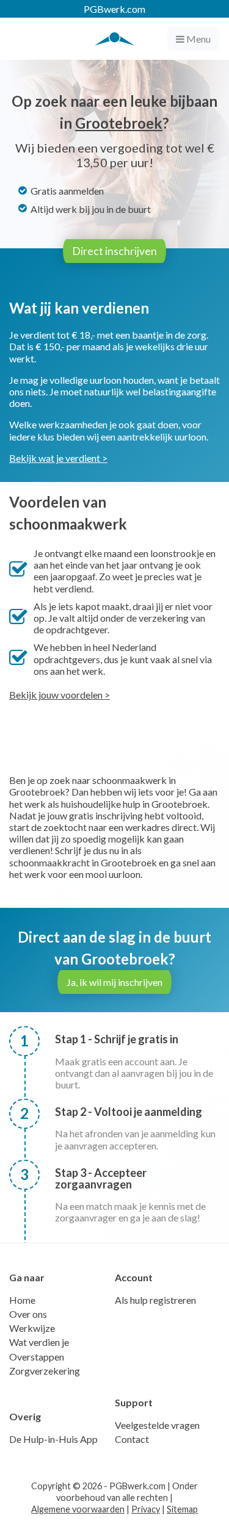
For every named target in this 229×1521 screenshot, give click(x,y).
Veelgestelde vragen (157, 1425)
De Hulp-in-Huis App (53, 1439)
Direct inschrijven (114, 251)
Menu (197, 39)
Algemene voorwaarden (78, 1509)
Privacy (145, 1509)
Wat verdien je (39, 1342)
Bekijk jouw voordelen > (59, 694)
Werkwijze (32, 1328)
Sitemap (182, 1509)
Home (22, 1300)
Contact (132, 1439)
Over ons (28, 1314)
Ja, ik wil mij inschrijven (114, 982)
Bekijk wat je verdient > (58, 458)
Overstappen (36, 1356)
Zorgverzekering (44, 1370)
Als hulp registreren (155, 1300)
